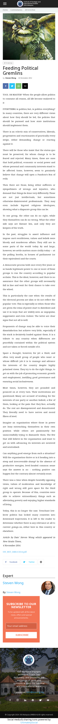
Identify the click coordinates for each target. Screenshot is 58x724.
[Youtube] (48, 700)
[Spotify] (33, 700)
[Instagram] (17, 700)
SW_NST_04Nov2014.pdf (15, 551)
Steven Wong (10, 78)
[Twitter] (40, 700)
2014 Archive (8, 63)
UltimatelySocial (29, 722)
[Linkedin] (25, 700)
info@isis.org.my (35, 692)
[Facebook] (10, 700)
